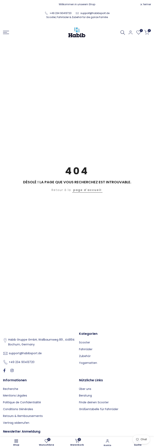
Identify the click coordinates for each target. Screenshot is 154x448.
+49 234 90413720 (61, 13)
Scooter (84, 342)
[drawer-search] (123, 32)
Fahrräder (85, 349)
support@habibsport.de (94, 13)
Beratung (85, 396)
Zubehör (85, 356)
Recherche (10, 389)
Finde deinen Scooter (94, 402)
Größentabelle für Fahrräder (98, 409)
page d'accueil (87, 190)
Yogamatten (88, 363)
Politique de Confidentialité (22, 402)
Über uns (85, 389)
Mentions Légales (15, 396)
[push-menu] (6, 32)
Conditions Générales (18, 409)
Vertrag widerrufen (16, 423)
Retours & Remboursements (23, 416)
